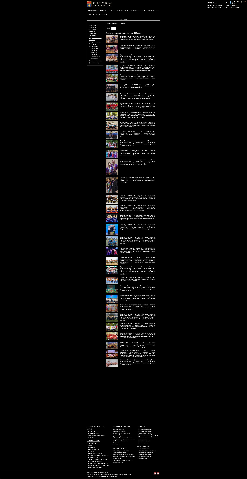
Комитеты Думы (93, 433)
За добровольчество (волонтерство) (144, 442)
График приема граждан (121, 451)
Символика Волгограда (95, 467)
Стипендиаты (93, 46)
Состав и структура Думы (96, 10)
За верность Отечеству (145, 433)
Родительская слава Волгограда (148, 435)
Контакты (116, 445)
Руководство (92, 431)
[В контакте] (158, 473)
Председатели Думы (144, 455)
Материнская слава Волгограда (148, 437)
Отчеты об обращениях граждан (123, 455)
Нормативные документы (118, 10)
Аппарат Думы (118, 435)
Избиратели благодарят (120, 441)
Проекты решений (94, 449)
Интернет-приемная (119, 453)
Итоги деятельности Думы (121, 433)
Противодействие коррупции (122, 437)
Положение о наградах (145, 431)
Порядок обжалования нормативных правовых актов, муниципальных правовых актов (98, 463)
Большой (237, 7)
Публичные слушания (95, 453)
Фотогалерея (142, 458)
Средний (229, 7)
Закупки (116, 443)
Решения (91, 451)
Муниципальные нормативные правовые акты (98, 456)
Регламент (91, 447)
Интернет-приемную (110, 476)
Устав (90, 446)
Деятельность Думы (137, 10)
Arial (208, 7)
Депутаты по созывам (145, 456)
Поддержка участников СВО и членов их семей (122, 461)
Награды (90, 14)
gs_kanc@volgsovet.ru (124, 474)
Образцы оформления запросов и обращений (124, 457)
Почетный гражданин (145, 429)
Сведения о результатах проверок (124, 439)
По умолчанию (217, 5)
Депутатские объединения (96, 435)
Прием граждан (152, 10)
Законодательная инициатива (97, 459)
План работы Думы (119, 431)
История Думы (101, 14)
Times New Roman (216, 7)
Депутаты (91, 437)
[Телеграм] (155, 473)
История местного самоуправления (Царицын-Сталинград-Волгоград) (147, 451)
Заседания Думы (118, 429)
